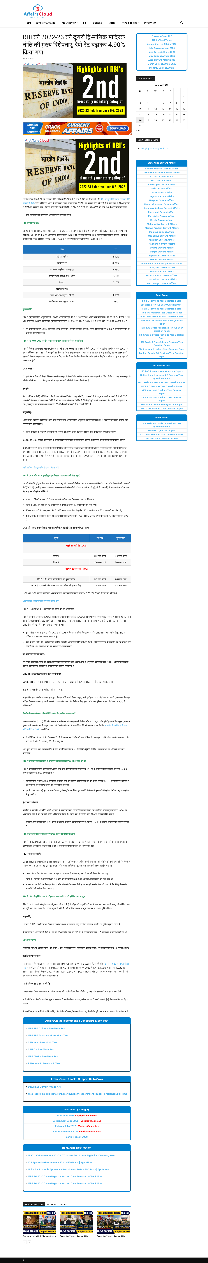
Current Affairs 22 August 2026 (74, 1236)
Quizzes (97, 22)
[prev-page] (24, 1242)
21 (170, 114)
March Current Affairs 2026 (162, 63)
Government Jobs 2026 (77, 1120)
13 (163, 108)
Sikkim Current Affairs (162, 259)
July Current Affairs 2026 (162, 48)
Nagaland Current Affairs (162, 243)
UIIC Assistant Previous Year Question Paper (161, 382)
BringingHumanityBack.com (155, 148)
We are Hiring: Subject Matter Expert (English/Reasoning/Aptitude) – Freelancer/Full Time (77, 1093)
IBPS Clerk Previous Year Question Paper (161, 316)
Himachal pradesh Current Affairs (161, 204)
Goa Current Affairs (162, 192)
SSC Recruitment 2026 (77, 1131)
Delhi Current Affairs (162, 188)
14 (170, 108)
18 (147, 114)
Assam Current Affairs (161, 176)
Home (28, 22)
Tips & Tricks (129, 22)
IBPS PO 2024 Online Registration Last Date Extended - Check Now (65, 1183)
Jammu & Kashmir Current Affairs (162, 208)
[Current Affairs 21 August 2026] (114, 1222)
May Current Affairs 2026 (162, 55)
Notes (112, 22)
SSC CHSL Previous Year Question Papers (161, 434)
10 (140, 108)
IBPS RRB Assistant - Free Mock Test (48, 1035)
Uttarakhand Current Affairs (162, 279)
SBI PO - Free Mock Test (41, 1049)
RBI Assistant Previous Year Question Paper (162, 349)
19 (155, 114)
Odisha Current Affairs (162, 247)
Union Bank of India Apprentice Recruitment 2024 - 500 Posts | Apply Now (68, 1169)
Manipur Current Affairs (161, 231)
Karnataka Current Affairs (161, 216)
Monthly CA (69, 22)
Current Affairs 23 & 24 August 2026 (39, 1236)
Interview (150, 22)
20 (163, 114)
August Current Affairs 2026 (161, 44)
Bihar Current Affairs (162, 180)
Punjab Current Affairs (162, 251)
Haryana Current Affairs (161, 200)
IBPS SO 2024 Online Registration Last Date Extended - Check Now (65, 1176)
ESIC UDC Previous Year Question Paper (162, 404)
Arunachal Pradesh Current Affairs (162, 172)
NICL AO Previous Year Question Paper (161, 386)
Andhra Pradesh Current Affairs (161, 168)
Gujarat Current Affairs (162, 196)
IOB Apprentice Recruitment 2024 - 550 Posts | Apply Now (60, 1162)
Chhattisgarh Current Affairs (162, 184)
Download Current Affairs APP (45, 1086)
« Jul (138, 130)
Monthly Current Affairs (161, 67)
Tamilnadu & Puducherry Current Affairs (162, 263)
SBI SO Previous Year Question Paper (161, 308)
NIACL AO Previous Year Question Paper (162, 408)
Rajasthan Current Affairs (161, 255)
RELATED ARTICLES (34, 1204)
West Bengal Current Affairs (161, 283)
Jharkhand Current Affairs (161, 212)
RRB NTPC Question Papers (162, 430)
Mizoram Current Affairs (162, 239)
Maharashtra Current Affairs (162, 224)
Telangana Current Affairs (161, 267)
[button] (181, 23)
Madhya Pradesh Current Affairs (162, 227)
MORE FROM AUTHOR (57, 1204)
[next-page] (29, 1242)
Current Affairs (45, 22)
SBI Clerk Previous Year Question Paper (161, 304)
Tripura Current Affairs (162, 271)
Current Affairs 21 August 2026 (111, 1236)
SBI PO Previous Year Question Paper (161, 300)
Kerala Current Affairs (161, 220)
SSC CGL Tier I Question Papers (162, 438)
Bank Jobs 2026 (77, 1115)
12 (155, 108)
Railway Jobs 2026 (77, 1126)
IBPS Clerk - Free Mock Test (43, 1056)
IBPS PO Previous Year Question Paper (162, 312)
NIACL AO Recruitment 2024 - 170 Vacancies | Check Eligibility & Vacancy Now (71, 1155)
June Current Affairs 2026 (161, 51)
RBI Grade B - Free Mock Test (44, 1063)
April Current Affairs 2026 (161, 59)
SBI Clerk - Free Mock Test (42, 1042)
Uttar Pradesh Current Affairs (161, 275)
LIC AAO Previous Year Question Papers (162, 371)
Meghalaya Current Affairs (162, 235)
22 (177, 114)
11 (147, 108)
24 (140, 120)
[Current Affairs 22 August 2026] (77, 1222)
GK (84, 22)
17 (140, 114)
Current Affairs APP (162, 36)
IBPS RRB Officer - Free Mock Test (47, 1028)
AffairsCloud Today (162, 40)
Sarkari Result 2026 (77, 1136)
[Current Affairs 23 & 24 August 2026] (40, 1222)
